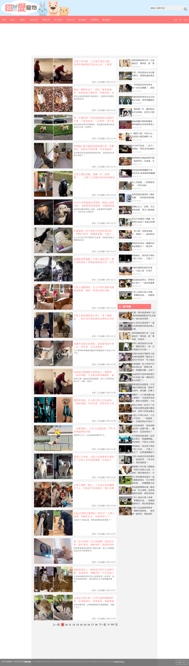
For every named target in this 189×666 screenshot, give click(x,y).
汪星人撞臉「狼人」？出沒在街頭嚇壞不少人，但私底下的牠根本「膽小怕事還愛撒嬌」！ (94, 488)
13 (77, 624)
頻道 (175, 19)
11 (70, 624)
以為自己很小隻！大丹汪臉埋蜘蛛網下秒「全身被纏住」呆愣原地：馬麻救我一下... (94, 601)
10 (66, 624)
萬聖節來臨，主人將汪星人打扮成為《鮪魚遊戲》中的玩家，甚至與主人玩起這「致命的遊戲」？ (94, 403)
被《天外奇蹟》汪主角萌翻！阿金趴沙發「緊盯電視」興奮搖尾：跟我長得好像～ (94, 544)
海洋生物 (70, 19)
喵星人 (23, 19)
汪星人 (13, 19)
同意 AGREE (182, 662)
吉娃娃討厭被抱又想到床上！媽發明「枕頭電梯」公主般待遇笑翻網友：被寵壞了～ (94, 375)
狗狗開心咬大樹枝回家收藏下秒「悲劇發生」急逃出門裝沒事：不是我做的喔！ (94, 149)
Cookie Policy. (119, 662)
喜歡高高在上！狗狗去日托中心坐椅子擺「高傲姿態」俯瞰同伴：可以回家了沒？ (94, 572)
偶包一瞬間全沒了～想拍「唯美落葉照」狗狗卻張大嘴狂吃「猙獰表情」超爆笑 (94, 92)
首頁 (4, 19)
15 (85, 624)
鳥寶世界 (46, 19)
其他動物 (82, 19)
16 (88, 624)
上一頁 (56, 624)
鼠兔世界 (34, 19)
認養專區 (94, 19)
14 (81, 624)
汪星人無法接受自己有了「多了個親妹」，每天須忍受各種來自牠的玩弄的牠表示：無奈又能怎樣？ (94, 318)
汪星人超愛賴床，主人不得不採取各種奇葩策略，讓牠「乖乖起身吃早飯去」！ (94, 290)
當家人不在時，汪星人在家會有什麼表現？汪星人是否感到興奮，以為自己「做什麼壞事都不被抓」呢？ (94, 459)
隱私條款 (28, 662)
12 (74, 624)
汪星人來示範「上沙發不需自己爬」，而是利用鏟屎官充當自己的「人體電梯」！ (94, 64)
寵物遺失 (106, 19)
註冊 (185, 19)
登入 (180, 19)
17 (92, 624)
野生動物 (58, 19)
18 (96, 624)
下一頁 (102, 624)
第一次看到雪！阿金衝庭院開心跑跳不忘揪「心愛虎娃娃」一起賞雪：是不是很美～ (94, 121)
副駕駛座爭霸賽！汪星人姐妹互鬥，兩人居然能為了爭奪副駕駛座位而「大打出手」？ (94, 262)
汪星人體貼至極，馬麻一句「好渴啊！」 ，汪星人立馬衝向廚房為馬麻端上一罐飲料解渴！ (94, 177)
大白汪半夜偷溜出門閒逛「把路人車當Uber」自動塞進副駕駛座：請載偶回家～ (94, 205)
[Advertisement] (94, 39)
